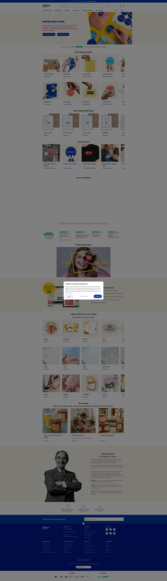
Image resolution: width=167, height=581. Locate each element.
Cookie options (83, 296)
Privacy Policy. (68, 292)
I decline (69, 296)
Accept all (97, 296)
